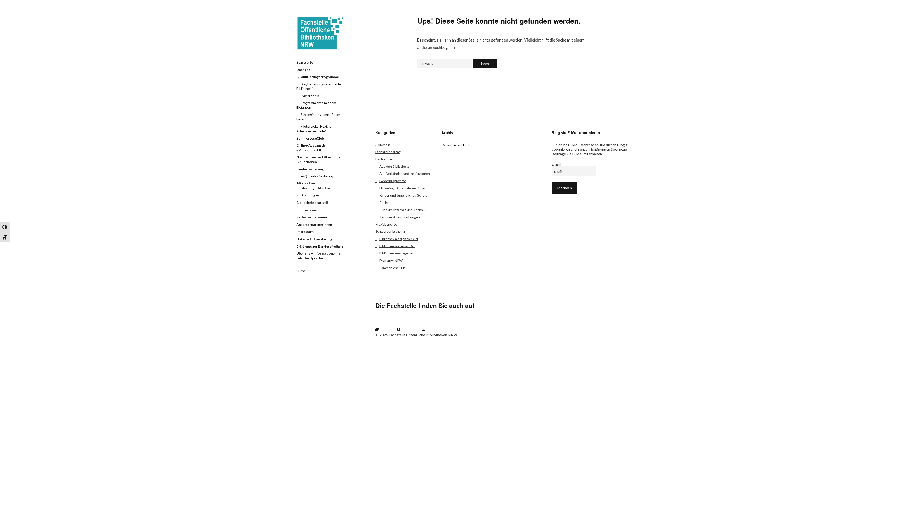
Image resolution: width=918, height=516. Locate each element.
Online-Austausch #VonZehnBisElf (310, 147)
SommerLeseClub (310, 138)
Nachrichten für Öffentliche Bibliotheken (318, 159)
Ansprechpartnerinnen (314, 224)
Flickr (394, 325)
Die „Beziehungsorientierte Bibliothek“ (318, 86)
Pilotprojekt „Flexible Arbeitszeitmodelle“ (313, 128)
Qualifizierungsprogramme (317, 77)
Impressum (305, 232)
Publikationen (307, 210)
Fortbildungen (307, 195)
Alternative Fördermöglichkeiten (313, 185)
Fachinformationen (311, 217)
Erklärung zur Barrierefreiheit (319, 246)
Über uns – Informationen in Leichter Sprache (318, 255)
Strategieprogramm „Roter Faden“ (318, 117)
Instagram (407, 325)
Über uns (303, 70)
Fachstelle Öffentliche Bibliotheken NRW (320, 33)
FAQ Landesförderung (317, 176)
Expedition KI (311, 96)
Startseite (304, 62)
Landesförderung (310, 169)
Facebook (381, 325)
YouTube (419, 325)
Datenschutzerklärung (314, 239)
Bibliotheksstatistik (312, 202)
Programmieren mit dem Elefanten (316, 105)
